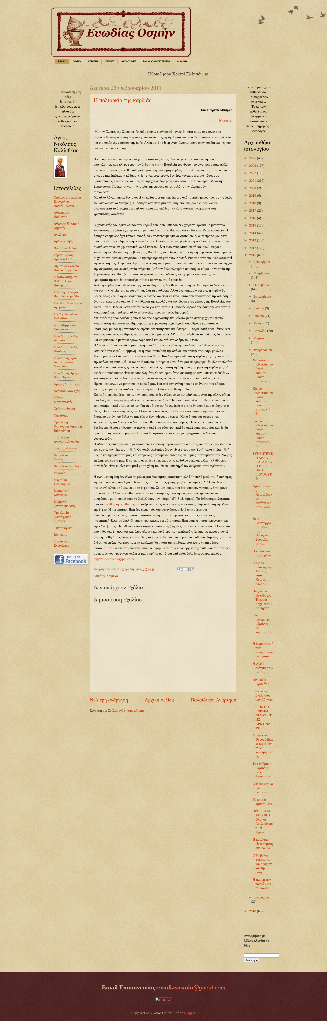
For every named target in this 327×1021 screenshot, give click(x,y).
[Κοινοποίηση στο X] (186, 569)
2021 (253, 180)
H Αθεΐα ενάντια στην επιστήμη (263, 668)
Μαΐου (258, 323)
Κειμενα (93, 61)
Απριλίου (260, 331)
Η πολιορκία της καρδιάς (122, 100)
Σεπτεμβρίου (262, 296)
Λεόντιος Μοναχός (67, 391)
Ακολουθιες (128, 61)
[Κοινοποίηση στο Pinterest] (193, 569)
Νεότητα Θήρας (64, 408)
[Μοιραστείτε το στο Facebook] (189, 569)
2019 (253, 195)
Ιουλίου (259, 308)
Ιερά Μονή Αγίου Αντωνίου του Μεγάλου (66, 362)
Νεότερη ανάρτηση (109, 700)
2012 (253, 248)
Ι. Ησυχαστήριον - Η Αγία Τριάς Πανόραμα (66, 281)
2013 (253, 240)
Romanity (60, 534)
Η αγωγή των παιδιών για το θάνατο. (262, 884)
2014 (253, 233)
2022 (253, 173)
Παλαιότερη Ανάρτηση (213, 700)
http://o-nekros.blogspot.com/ (114, 559)
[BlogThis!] (182, 569)
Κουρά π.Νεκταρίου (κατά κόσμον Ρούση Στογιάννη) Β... (263, 401)
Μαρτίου (259, 338)
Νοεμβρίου (261, 273)
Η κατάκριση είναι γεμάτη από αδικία (263, 844)
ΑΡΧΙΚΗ (62, 61)
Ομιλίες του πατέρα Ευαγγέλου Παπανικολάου (67, 202)
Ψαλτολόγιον (63, 528)
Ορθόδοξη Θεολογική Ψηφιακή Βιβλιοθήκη (68, 426)
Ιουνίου (259, 316)
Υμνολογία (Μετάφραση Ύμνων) (62, 517)
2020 (253, 188)
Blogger (189, 1013)
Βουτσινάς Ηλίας (65, 248)
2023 (253, 166)
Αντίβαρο (60, 234)
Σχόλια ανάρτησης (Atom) (126, 710)
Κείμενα (112, 576)
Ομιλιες (109, 61)
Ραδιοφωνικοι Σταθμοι (156, 61)
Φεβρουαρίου (262, 350)
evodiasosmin (191, 987)
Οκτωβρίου (261, 285)
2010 (253, 911)
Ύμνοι (77, 61)
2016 (253, 218)
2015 (253, 225)
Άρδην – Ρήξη (63, 241)
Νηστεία (225, 121)
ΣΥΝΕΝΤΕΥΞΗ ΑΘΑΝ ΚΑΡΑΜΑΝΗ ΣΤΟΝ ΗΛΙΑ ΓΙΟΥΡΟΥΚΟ (263, 466)
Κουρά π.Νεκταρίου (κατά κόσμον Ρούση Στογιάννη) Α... (263, 433)
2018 (253, 203)
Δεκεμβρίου (261, 262)
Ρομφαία (59, 473)
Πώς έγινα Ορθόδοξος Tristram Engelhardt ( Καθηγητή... (262, 599)
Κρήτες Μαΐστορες (67, 384)
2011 (253, 255)
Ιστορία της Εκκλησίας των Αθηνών (262, 695)
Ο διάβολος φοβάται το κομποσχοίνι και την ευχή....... (263, 863)
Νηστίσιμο (61, 415)
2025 (253, 158)
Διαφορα (182, 61)
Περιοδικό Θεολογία (68, 466)
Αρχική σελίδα (159, 700)
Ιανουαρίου (261, 897)
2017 (253, 210)
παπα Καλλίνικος (65, 448)
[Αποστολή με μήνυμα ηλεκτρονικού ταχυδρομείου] (178, 569)
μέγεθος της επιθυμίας (119, 504)
